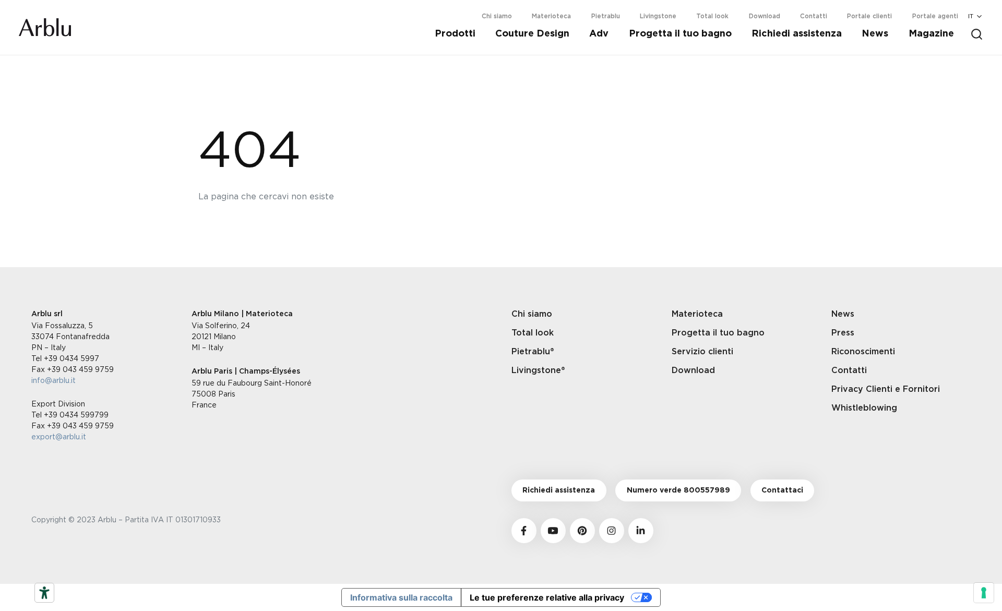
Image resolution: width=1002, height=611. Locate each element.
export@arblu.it (58, 436)
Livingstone (658, 16)
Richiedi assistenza (797, 34)
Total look (712, 16)
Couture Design (532, 34)
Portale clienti (869, 16)
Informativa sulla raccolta (401, 597)
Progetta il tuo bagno (680, 34)
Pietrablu (605, 16)
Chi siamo (497, 16)
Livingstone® (538, 370)
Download (764, 16)
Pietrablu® (532, 352)
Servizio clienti (702, 352)
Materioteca (551, 16)
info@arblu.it (53, 380)
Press (842, 333)
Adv (599, 34)
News (875, 34)
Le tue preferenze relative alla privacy (547, 597)
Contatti (813, 16)
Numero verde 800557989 (678, 490)
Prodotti (455, 34)
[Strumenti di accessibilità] (44, 593)
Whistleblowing (864, 408)
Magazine (931, 34)
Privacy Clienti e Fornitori (885, 389)
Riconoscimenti (863, 352)
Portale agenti (935, 16)
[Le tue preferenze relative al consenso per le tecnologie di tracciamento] (984, 593)
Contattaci (782, 490)
